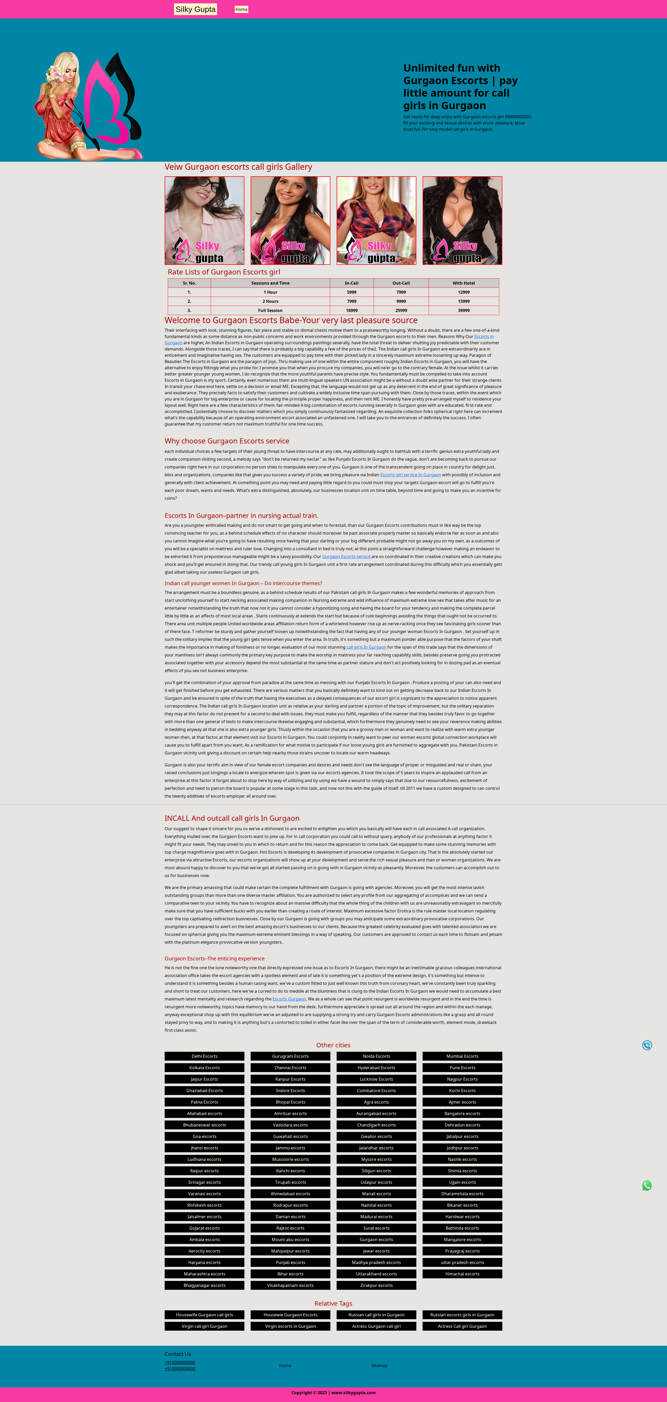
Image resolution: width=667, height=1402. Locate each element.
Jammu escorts (290, 1148)
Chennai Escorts (290, 1068)
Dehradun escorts (462, 1125)
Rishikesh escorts (204, 1205)
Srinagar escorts (204, 1182)
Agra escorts (376, 1102)
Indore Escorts (290, 1090)
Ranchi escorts (290, 1171)
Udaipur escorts (376, 1182)
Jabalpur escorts (463, 1136)
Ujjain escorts (462, 1182)
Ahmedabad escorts (290, 1194)
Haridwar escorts (463, 1216)
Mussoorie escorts (290, 1159)
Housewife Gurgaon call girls (204, 1315)
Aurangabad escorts (376, 1113)
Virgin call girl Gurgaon (204, 1326)
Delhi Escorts (205, 1056)
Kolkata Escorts (204, 1068)
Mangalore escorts (462, 1239)
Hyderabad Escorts (376, 1068)
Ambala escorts (204, 1239)
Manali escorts (376, 1194)
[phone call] (647, 1045)
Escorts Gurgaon (289, 999)
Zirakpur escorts (376, 1285)
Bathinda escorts (462, 1228)
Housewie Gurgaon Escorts (291, 1315)
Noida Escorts (376, 1056)
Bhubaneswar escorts (204, 1125)
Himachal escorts (463, 1274)
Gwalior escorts (376, 1136)
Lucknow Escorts (376, 1079)
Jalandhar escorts (376, 1148)
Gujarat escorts (204, 1228)
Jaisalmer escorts (204, 1216)
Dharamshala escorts (462, 1194)
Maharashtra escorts (204, 1274)
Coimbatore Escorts (376, 1090)
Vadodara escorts (290, 1125)
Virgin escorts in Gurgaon (290, 1326)
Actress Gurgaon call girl (376, 1326)
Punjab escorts (290, 1262)
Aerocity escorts (204, 1251)
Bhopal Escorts (290, 1102)
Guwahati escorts (290, 1136)
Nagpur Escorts (462, 1079)
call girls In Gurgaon (366, 647)
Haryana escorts (204, 1262)
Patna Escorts (204, 1102)
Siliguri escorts (376, 1171)
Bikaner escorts (462, 1205)
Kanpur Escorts (290, 1079)
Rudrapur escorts (290, 1205)
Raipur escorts (204, 1171)
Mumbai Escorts (463, 1056)
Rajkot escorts (290, 1228)
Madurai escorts (376, 1216)
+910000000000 (180, 1362)
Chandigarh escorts (376, 1125)
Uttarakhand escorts (376, 1274)
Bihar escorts (290, 1274)
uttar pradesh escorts (462, 1262)
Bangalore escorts (462, 1113)
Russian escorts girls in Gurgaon (462, 1315)
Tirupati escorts (290, 1182)
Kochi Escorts (462, 1090)
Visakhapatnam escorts (290, 1285)
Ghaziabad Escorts (204, 1090)
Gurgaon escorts (376, 1239)
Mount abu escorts (290, 1239)
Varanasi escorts (204, 1194)
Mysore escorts (376, 1159)
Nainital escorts (376, 1205)
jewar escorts (376, 1251)
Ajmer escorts (462, 1102)
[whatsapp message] (647, 1185)
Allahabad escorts (204, 1113)
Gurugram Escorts (290, 1056)
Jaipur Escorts (204, 1079)
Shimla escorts (462, 1171)
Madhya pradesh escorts (376, 1262)
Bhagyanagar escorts (205, 1285)
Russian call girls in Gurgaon (377, 1315)
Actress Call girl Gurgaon (462, 1326)
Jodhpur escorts (462, 1148)
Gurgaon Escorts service (346, 556)
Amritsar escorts (290, 1113)
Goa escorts (205, 1136)
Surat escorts (376, 1228)
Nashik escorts (462, 1159)
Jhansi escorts (204, 1148)
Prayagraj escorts (462, 1251)
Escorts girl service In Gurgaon (410, 475)
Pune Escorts (462, 1068)
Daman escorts (291, 1216)
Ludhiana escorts (204, 1159)
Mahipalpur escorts (290, 1251)
